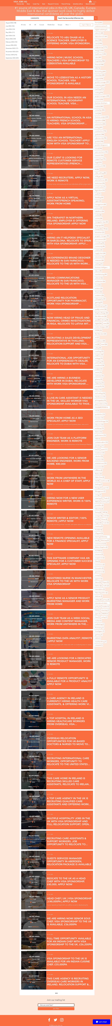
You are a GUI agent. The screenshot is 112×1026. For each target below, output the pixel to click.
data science (101, 36)
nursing (99, 92)
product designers (102, 145)
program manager (102, 236)
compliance (100, 341)
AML (97, 502)
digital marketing (102, 29)
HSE (98, 439)
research (99, 155)
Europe (60, 25)
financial (99, 64)
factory (98, 512)
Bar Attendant (101, 334)
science (99, 208)
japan (98, 614)
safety (98, 348)
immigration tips (101, 222)
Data (97, 561)
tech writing (100, 393)
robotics (99, 456)
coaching (99, 351)
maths (106, 586)
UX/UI (98, 638)
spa (97, 320)
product (99, 141)
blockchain (100, 232)
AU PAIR (99, 551)
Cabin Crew (100, 477)
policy (98, 607)
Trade (107, 498)
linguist (98, 523)
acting (104, 617)
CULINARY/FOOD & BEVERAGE (102, 407)
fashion (98, 586)
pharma (99, 379)
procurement (100, 239)
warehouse (105, 481)
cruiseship (100, 110)
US (30, 25)
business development (102, 103)
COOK (98, 330)
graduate (99, 134)
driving (105, 320)
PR (106, 229)
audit (98, 194)
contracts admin (101, 442)
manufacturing (101, 274)
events (98, 372)
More (67, 25)
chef (98, 113)
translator (99, 418)
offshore (99, 470)
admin (99, 33)
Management (100, 491)
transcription (100, 589)
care (99, 43)
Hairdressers (100, 397)
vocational (100, 365)
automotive (100, 124)
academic (99, 295)
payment (99, 579)
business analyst (102, 117)
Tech (99, 22)
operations (100, 120)
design (99, 50)
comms (99, 218)
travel (104, 344)
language (99, 225)
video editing (100, 173)
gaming (99, 302)
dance (98, 582)
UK (35, 25)
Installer (106, 607)
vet (97, 344)
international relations (102, 603)
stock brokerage (101, 421)
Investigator (100, 631)
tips (97, 540)
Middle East (51, 25)
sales (98, 57)
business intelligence (102, 267)
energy (98, 495)
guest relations (101, 404)
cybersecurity (101, 138)
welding (99, 264)
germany (99, 635)
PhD (97, 610)
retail (106, 516)
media (98, 215)
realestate (99, 376)
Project (105, 582)
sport (106, 488)
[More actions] (92, 33)
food (98, 285)
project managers (102, 96)
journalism (99, 505)
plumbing (99, 446)
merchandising (101, 641)
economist (99, 467)
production (100, 414)
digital (98, 323)
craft (97, 519)
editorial (99, 278)
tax (97, 449)
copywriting (100, 159)
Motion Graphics (101, 547)
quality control (101, 309)
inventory (99, 526)
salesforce (99, 211)
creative (99, 250)
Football (99, 530)
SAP (105, 512)
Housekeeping (101, 306)
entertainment (101, 463)
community (100, 246)
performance (100, 435)
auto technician (101, 180)
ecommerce (100, 565)
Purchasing (99, 628)
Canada (41, 25)
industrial (99, 645)
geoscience (100, 572)
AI (97, 169)
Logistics (99, 355)
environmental (100, 544)
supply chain (100, 253)
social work (100, 166)
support (99, 78)
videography (100, 299)
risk (97, 481)
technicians (100, 183)
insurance (99, 554)
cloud (98, 148)
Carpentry (99, 383)
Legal (98, 162)
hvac (97, 617)
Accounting (100, 71)
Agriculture (100, 190)
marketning (100, 624)
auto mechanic (101, 152)
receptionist (100, 558)
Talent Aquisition (101, 593)
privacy (106, 600)
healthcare (100, 54)
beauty (98, 229)
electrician (100, 257)
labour (98, 271)
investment (100, 453)
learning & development (102, 537)
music (106, 523)
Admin (98, 432)
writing (99, 127)
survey (98, 575)
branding (99, 197)
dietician (99, 596)
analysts (99, 369)
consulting (100, 243)
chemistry (105, 610)
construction (101, 131)
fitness (104, 519)
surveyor (99, 516)
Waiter (98, 390)
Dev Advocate (101, 316)
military (98, 600)
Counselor (99, 568)
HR (98, 68)
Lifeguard (99, 533)
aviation (99, 288)
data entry (99, 509)
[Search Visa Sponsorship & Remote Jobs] (96, 18)
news (106, 323)
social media (100, 187)
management (100, 204)
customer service (102, 26)
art (97, 337)
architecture (100, 281)
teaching (99, 89)
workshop (99, 428)
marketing (100, 85)
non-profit (99, 386)
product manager (102, 82)
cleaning (99, 498)
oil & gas (99, 176)
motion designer (102, 327)
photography (100, 400)
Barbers (98, 474)
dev (98, 40)
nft (97, 411)
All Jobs (23, 25)
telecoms (99, 425)
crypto (98, 201)
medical (99, 106)
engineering (101, 47)
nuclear (98, 621)
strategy (99, 358)
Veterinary (105, 540)
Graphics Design (101, 313)
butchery (105, 502)
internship (100, 75)
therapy (98, 488)
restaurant (99, 260)
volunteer (99, 460)
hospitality (100, 61)
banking (99, 484)
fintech (98, 292)
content (99, 99)
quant (104, 449)
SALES (105, 614)
